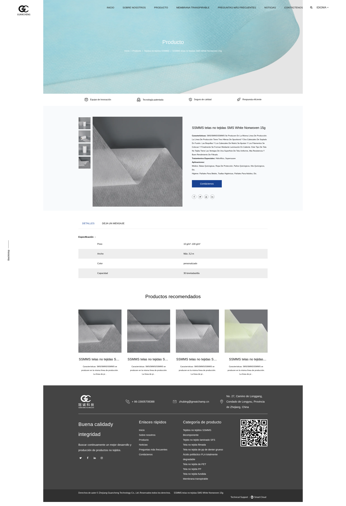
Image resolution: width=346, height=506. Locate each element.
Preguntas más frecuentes (237, 7)
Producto (161, 7)
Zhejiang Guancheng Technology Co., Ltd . (119, 493)
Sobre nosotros (134, 7)
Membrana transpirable (192, 7)
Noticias (270, 7)
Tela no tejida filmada (194, 444)
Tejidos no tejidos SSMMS (156, 51)
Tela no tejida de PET (194, 464)
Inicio (110, 7)
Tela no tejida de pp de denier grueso (203, 449)
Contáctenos (293, 7)
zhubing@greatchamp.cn (194, 401)
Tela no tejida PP (192, 469)
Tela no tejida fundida (194, 474)
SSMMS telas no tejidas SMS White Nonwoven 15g (198, 493)
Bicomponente (191, 435)
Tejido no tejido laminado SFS (199, 440)
